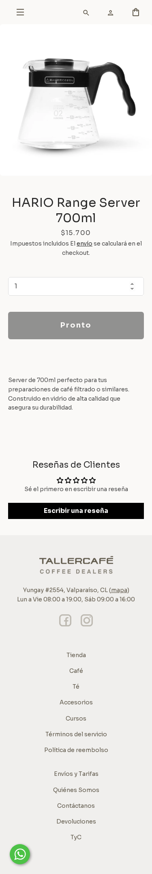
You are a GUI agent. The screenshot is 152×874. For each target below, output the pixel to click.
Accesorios (76, 702)
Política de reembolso (76, 750)
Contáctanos (76, 805)
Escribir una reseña (76, 510)
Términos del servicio (76, 734)
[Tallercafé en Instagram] (87, 626)
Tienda (76, 655)
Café (76, 670)
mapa (119, 590)
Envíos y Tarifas (76, 773)
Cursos (76, 718)
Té (76, 686)
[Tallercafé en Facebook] (65, 626)
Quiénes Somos (76, 790)
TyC (76, 837)
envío (84, 243)
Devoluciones (76, 821)
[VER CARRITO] (83, 14)
